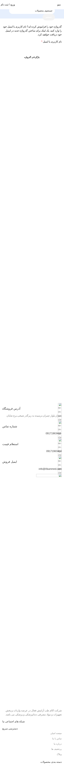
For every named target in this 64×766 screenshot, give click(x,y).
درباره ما (58, 744)
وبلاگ (59, 754)
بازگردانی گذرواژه (32, 57)
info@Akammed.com (50, 469)
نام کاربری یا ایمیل (51, 41)
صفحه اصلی (56, 733)
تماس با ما (57, 738)
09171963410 (53, 433)
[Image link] (49, 589)
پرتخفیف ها (56, 749)
